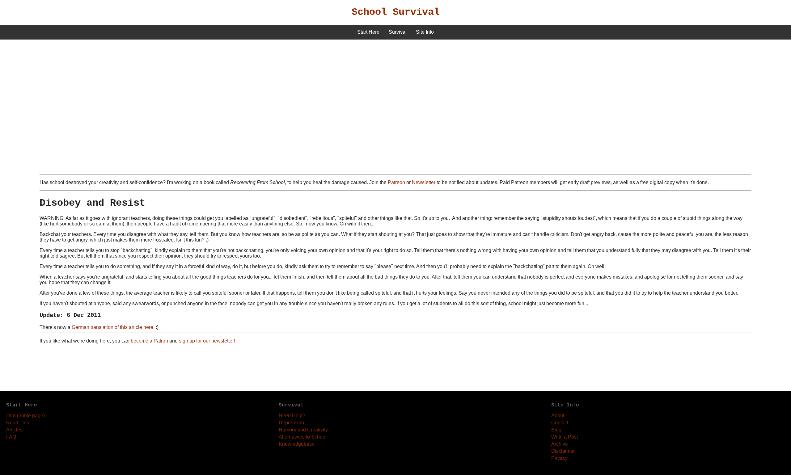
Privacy (559, 458)
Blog (556, 429)
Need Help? (292, 415)
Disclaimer (563, 451)
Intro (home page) (25, 415)
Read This (17, 422)
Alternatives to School (303, 436)
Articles (14, 429)
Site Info (425, 32)
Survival (398, 32)
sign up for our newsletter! (207, 340)
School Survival (396, 12)
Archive (559, 444)
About (557, 415)
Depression (291, 422)
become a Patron (149, 340)
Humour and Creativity (303, 429)
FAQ (11, 436)
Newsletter (423, 182)
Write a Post (564, 436)
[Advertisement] (395, 86)
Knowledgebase (297, 444)
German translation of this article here (112, 327)
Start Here (368, 32)
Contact (559, 422)
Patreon (396, 182)
